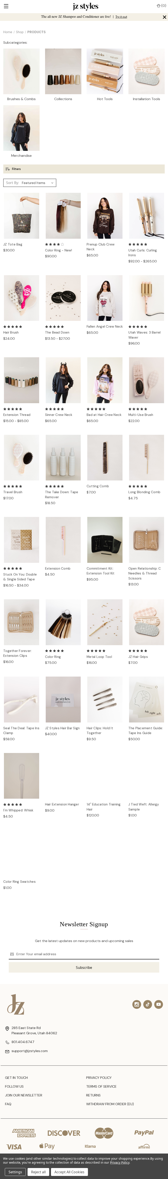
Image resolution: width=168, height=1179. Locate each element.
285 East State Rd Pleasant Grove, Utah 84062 (34, 1030)
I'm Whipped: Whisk (18, 810)
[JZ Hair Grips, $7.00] (146, 622)
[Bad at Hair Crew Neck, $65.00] (104, 380)
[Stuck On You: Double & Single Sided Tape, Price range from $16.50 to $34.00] (21, 540)
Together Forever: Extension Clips (17, 653)
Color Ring (53, 657)
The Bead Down (57, 332)
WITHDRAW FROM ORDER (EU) (110, 1104)
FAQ (8, 1104)
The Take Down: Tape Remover (61, 494)
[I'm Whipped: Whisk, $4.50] (21, 776)
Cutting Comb (98, 486)
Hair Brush (11, 332)
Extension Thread (16, 415)
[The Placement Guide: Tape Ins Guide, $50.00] (146, 699)
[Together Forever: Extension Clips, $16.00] (21, 622)
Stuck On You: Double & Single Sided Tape (20, 577)
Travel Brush (12, 492)
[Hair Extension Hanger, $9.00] (63, 776)
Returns (93, 1095)
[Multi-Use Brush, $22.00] (146, 380)
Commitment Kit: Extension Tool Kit (101, 571)
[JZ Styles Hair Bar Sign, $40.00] (63, 699)
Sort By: (12, 182)
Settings (15, 1172)
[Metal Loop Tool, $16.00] (104, 622)
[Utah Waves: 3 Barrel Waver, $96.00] (146, 298)
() (163, 5)
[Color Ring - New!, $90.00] (63, 216)
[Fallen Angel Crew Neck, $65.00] (104, 298)
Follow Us (14, 1086)
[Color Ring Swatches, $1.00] (21, 853)
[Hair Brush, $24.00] (21, 298)
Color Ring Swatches (19, 881)
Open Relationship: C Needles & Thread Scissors (144, 573)
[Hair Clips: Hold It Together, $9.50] (104, 699)
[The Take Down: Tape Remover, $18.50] (63, 458)
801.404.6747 (23, 1042)
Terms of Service (101, 1086)
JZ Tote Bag (12, 244)
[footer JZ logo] (16, 1004)
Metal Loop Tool (99, 657)
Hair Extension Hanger (62, 804)
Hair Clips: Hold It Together (100, 730)
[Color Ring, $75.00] (63, 622)
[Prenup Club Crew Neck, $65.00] (104, 216)
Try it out (121, 17)
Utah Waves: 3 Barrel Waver (144, 335)
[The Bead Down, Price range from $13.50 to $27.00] (63, 298)
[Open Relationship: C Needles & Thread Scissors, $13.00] (146, 540)
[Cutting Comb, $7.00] (104, 458)
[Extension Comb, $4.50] (63, 540)
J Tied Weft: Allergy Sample (143, 807)
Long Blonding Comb (144, 492)
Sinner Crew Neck (58, 415)
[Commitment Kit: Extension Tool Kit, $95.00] (104, 540)
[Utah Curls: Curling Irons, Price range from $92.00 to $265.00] (146, 216)
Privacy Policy (99, 1077)
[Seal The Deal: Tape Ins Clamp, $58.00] (21, 699)
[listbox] (38, 183)
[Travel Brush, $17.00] (21, 458)
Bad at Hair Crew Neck (104, 415)
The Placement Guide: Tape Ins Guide (145, 730)
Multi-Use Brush (140, 415)
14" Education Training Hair (104, 807)
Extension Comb (58, 568)
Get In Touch (16, 1077)
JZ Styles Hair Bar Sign (62, 728)
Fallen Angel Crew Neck (105, 326)
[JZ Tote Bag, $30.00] (21, 216)
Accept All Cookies (69, 1172)
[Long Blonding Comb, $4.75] (146, 458)
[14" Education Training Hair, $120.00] (104, 776)
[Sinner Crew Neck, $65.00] (63, 380)
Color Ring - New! (58, 250)
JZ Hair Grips (138, 657)
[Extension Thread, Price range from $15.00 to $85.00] (21, 380)
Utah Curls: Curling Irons (142, 253)
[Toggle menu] (6, 6)
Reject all (38, 1172)
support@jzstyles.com (30, 1051)
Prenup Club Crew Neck (100, 247)
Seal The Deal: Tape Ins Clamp (21, 730)
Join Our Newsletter (23, 1095)
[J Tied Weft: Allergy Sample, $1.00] (146, 776)
